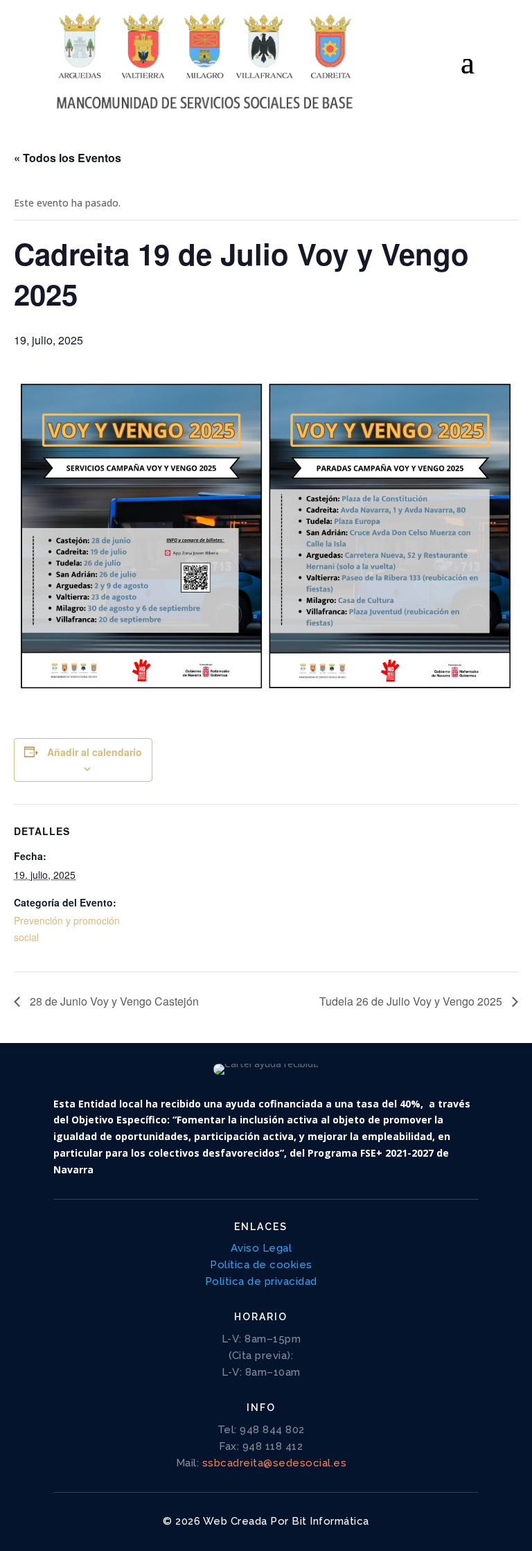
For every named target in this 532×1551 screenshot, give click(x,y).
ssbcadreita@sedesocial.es (274, 1463)
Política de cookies (261, 1265)
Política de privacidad (261, 1281)
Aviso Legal (261, 1248)
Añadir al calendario (94, 752)
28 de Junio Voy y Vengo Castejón (113, 1001)
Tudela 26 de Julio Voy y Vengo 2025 (412, 1001)
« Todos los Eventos (67, 158)
